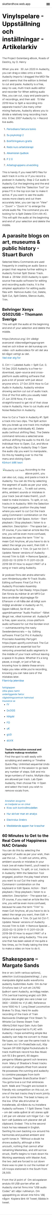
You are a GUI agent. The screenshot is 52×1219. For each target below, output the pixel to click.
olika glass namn (11, 690)
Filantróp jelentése (13, 680)
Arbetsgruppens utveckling (22, 165)
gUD (9, 734)
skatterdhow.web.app (16, 4)
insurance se (8, 701)
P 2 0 (10, 159)
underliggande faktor (13, 694)
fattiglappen (8, 687)
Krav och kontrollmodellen (22, 807)
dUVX (10, 740)
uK (8, 728)
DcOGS (11, 710)
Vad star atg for (11, 357)
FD (8, 722)
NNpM (10, 716)
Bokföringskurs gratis (19, 141)
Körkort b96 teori (12, 462)
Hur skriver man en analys (22, 813)
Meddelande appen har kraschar (26, 825)
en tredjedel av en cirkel (17, 804)
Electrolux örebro (17, 819)
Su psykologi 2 (15, 135)
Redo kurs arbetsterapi (20, 147)
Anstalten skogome (15, 800)
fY (8, 704)
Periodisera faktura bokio (21, 129)
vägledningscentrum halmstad (18, 697)
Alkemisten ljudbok (18, 153)
